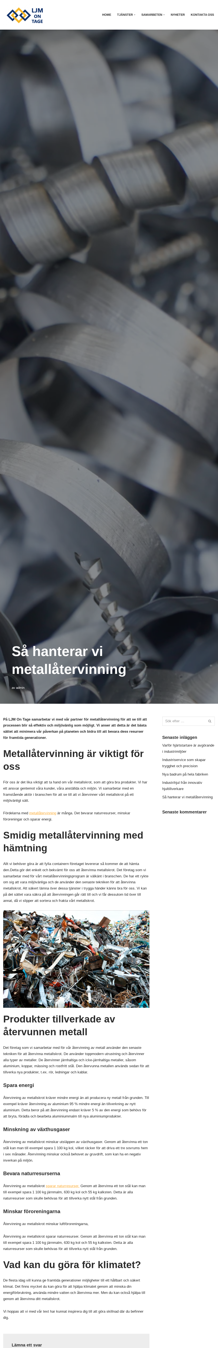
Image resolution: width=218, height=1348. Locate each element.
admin (20, 687)
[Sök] (210, 721)
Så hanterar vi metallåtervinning (187, 797)
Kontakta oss (202, 14)
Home (106, 14)
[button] (134, 15)
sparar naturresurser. (62, 1186)
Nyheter (178, 14)
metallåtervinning (42, 813)
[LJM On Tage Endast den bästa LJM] (25, 15)
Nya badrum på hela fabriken (185, 774)
